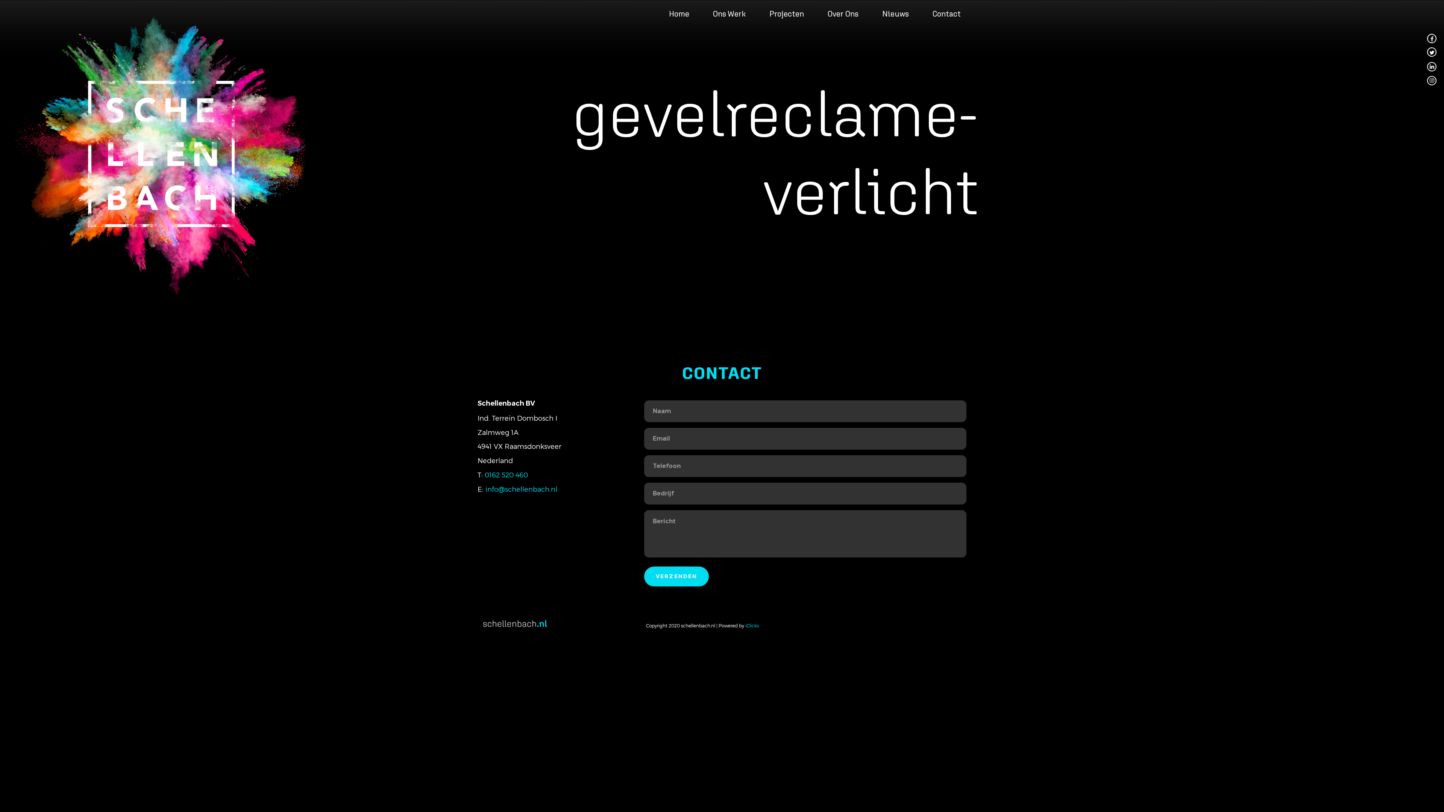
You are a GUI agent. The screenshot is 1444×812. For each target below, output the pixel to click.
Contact (946, 13)
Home (679, 13)
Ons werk (729, 13)
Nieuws (895, 13)
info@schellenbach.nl (521, 489)
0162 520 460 (506, 475)
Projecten (786, 13)
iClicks (752, 625)
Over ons (843, 13)
